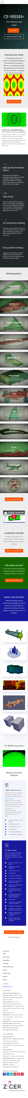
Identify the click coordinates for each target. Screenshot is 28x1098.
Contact (5, 979)
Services (5, 970)
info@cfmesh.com (7, 986)
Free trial (13, 30)
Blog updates (22, 132)
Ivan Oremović (6, 132)
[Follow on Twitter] (11, 1074)
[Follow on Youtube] (15, 1074)
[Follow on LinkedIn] (7, 1074)
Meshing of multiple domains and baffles (15, 909)
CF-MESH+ (5, 963)
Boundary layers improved (14, 867)
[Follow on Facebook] (4, 1074)
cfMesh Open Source (8, 966)
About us (5, 976)
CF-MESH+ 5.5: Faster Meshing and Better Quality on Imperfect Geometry (13, 130)
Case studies (6, 957)
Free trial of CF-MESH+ (14, 932)
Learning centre (7, 973)
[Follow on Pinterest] (22, 1074)
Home (4, 953)
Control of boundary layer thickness (16, 903)
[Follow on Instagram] (18, 1074)
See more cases (14, 101)
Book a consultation (14, 36)
